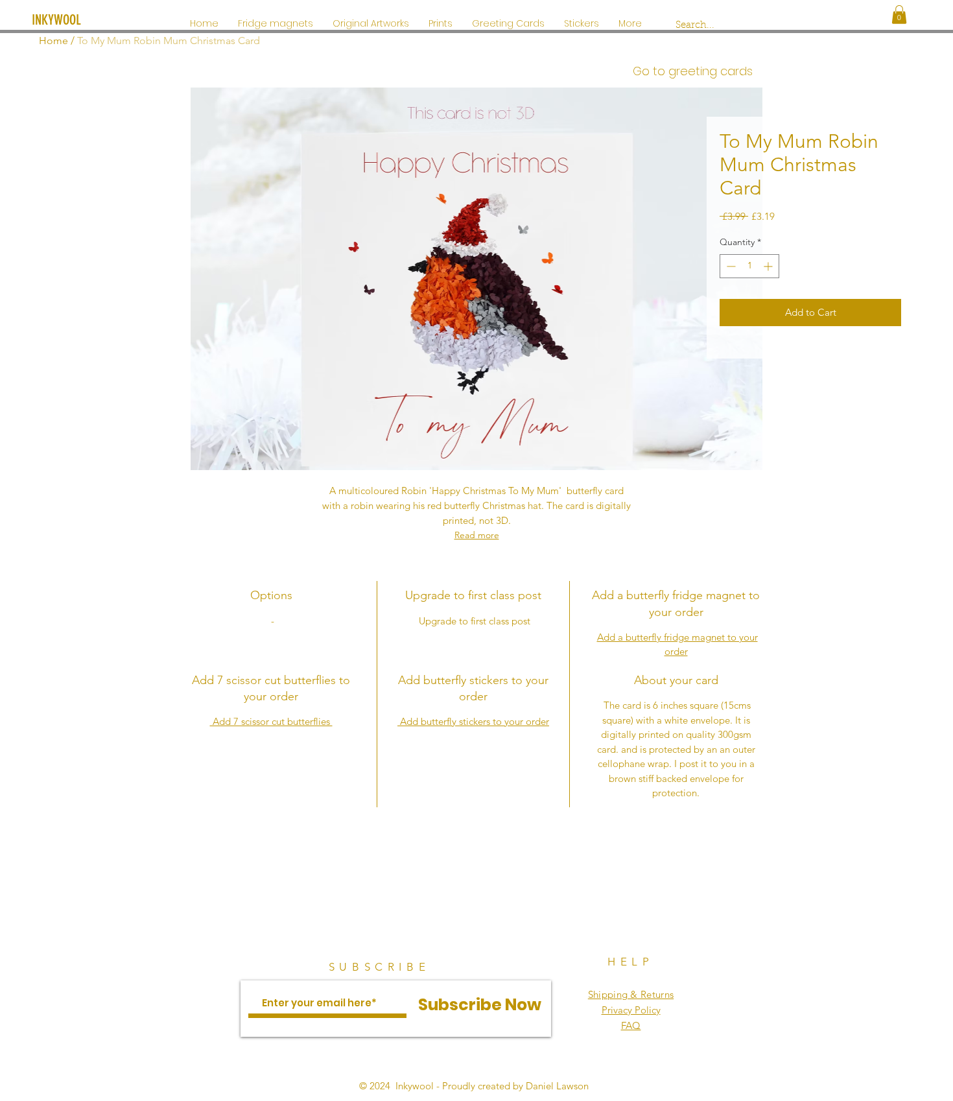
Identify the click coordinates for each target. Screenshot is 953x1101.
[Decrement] (730, 266)
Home (53, 40)
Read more (476, 535)
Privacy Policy (631, 1010)
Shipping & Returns (631, 994)
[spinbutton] (749, 266)
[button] (899, 14)
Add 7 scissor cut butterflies (271, 721)
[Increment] (769, 266)
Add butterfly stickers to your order (473, 721)
